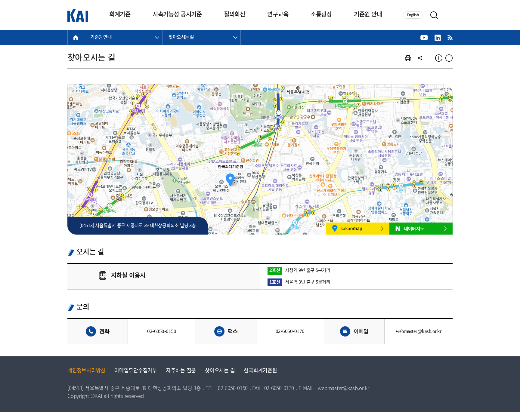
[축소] (445, 158)
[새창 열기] (424, 38)
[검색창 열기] (434, 15)
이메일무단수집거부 (135, 371)
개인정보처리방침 (86, 371)
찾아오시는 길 (220, 371)
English (413, 15)
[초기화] (445, 170)
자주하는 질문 (181, 371)
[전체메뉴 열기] (449, 15)
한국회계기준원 (260, 371)
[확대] (445, 148)
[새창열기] (357, 229)
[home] (75, 37)
